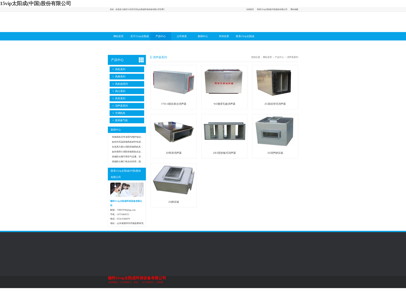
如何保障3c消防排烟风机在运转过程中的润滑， (135, 152)
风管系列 (154, 45)
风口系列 (120, 91)
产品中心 (161, 36)
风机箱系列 (121, 83)
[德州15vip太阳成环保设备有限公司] (113, 28)
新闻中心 (203, 36)
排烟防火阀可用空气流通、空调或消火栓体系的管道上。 (139, 156)
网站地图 (294, 9)
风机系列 (109, 45)
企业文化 (112, 266)
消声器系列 (166, 45)
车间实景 (224, 36)
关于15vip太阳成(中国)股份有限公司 (139, 44)
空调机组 (120, 113)
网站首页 (118, 36)
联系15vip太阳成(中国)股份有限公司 (272, 9)
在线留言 (250, 9)
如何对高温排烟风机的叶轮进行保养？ (131, 142)
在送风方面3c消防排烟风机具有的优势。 (132, 147)
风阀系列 (120, 45)
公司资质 (182, 36)
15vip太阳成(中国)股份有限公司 (35, 3)
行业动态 (178, 271)
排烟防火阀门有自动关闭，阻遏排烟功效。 (133, 161)
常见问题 (178, 275)
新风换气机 (121, 120)
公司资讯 (178, 266)
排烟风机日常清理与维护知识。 (127, 137)
